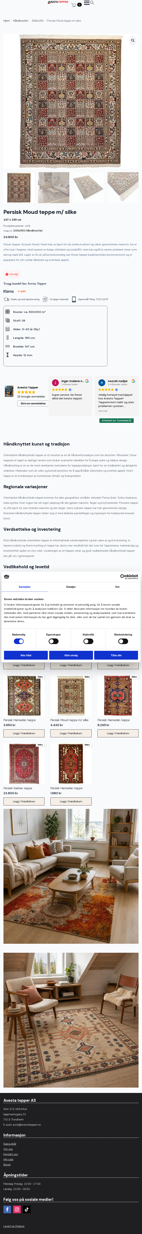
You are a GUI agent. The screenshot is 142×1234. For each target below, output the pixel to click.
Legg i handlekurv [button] (24, 665)
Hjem (6, 21)
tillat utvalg (71, 655)
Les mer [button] (103, 411)
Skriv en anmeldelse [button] (33, 403)
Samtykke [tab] (25, 586)
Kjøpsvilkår (9, 1144)
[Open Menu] (87, 3)
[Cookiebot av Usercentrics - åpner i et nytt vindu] (123, 576)
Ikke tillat (26, 655)
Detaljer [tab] (71, 586)
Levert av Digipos (13, 1226)
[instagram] (17, 1209)
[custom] (26, 1209)
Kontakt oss (10, 1154)
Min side (8, 1159)
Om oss (8, 1149)
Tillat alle (116, 655)
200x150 (37, 21)
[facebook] (7, 1209)
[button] (132, 40)
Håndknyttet (20, 21)
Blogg (7, 1165)
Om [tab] (117, 586)
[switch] (54, 641)
